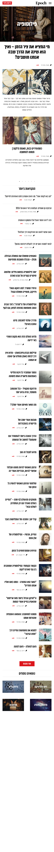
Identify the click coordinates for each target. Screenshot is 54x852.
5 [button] (31, 181)
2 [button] (22, 181)
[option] (27, 143)
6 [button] (34, 181)
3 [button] (25, 181)
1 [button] (19, 181)
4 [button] (28, 181)
